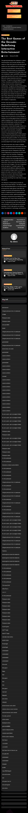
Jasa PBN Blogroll (6, 771)
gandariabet (5, 342)
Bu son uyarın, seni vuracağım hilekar (11, 414)
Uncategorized (5, 35)
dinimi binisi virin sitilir (7, 348)
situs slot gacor (6, 784)
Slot (3, 674)
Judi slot (4, 692)
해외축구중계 (5, 640)
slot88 (3, 767)
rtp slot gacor (5, 626)
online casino (5, 719)
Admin (6, 56)
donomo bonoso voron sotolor (9, 712)
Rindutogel (5, 643)
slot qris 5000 (5, 324)
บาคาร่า (4, 592)
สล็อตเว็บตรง (5, 588)
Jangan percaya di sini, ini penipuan (11, 311)
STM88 (4, 314)
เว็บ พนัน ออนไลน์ (6, 716)
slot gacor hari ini (6, 781)
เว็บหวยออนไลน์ (6, 585)
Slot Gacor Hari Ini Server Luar (9, 750)
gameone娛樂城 (6, 726)
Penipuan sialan (6, 318)
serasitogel (5, 647)
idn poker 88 (5, 753)
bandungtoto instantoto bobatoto (10, 554)
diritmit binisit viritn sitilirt (9, 705)
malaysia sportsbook (7, 733)
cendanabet (5, 650)
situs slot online (6, 774)
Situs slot (4, 664)
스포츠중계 (5, 743)
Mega (3, 671)
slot (3, 777)
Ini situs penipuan (6, 458)
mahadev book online (7, 637)
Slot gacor (4, 667)
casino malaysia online (8, 729)
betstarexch (5, 307)
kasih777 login (5, 633)
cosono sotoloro (6, 355)
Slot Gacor (4, 740)
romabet (4, 376)
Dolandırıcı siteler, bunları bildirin (10, 465)
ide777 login (5, 630)
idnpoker (4, 764)
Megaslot (4, 695)
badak (3, 328)
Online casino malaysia (8, 736)
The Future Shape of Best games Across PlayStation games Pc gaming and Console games (13, 288)
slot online (4, 698)
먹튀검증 (4, 702)
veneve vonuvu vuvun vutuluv (10, 709)
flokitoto (4, 551)
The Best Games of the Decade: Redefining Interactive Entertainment (13, 45)
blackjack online (6, 722)
